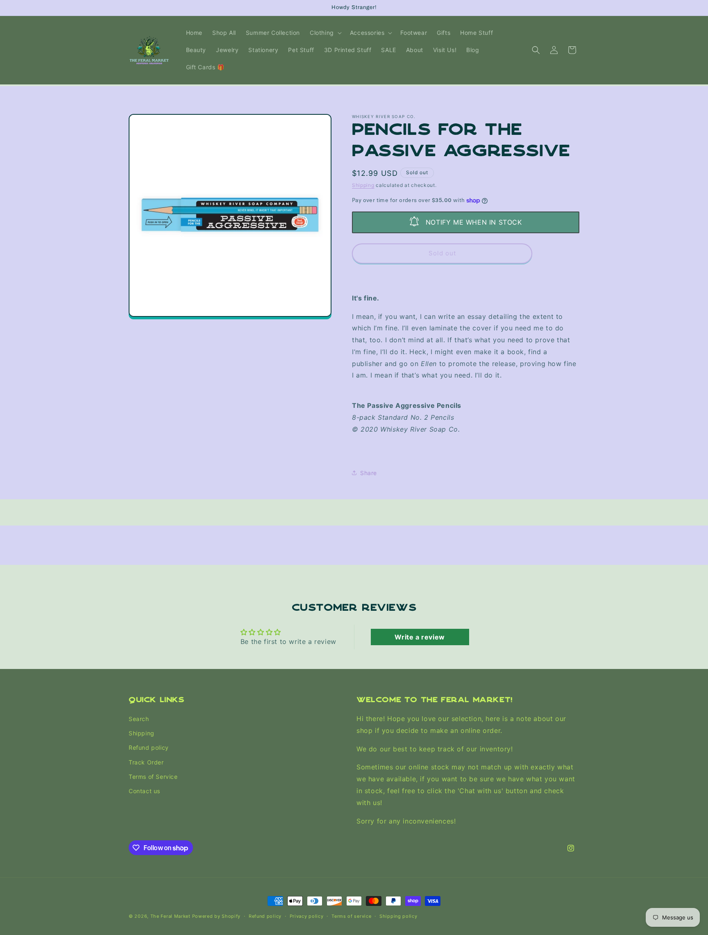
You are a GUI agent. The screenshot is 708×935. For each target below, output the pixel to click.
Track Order (146, 762)
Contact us (144, 790)
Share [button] (368, 472)
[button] (325, 32)
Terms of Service (153, 776)
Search (139, 718)
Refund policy (149, 747)
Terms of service (351, 916)
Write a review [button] (420, 637)
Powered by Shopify (216, 916)
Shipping (363, 185)
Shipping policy (398, 916)
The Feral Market (170, 916)
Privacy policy (307, 916)
